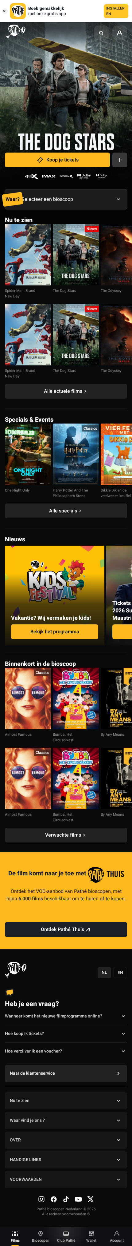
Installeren (115, 11)
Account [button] (117, 1240)
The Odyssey (111, 290)
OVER (15, 1140)
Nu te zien (19, 1100)
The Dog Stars (64, 290)
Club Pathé (66, 1240)
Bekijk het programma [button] (54, 631)
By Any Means (112, 734)
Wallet (91, 1240)
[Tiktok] (66, 1199)
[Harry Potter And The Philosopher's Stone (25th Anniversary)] (76, 454)
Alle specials (63, 511)
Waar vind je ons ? (27, 1120)
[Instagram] (41, 1199)
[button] (101, 33)
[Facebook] (53, 1199)
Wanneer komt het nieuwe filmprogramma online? (53, 1016)
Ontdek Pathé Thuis (62, 929)
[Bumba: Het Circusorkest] (76, 698)
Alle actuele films (63, 391)
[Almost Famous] (28, 698)
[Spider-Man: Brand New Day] (28, 254)
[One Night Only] (28, 454)
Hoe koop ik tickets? (24, 1033)
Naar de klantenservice (32, 1073)
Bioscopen (40, 1240)
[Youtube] (78, 1199)
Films (15, 1240)
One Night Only (17, 490)
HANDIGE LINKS (25, 1159)
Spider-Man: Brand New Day (20, 293)
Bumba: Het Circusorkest (63, 737)
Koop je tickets (62, 160)
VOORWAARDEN (26, 1179)
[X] (90, 1199)
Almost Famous (18, 734)
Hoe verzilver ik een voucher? (33, 1051)
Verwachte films (63, 835)
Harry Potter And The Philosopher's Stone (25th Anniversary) (70, 496)
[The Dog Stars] (76, 254)
